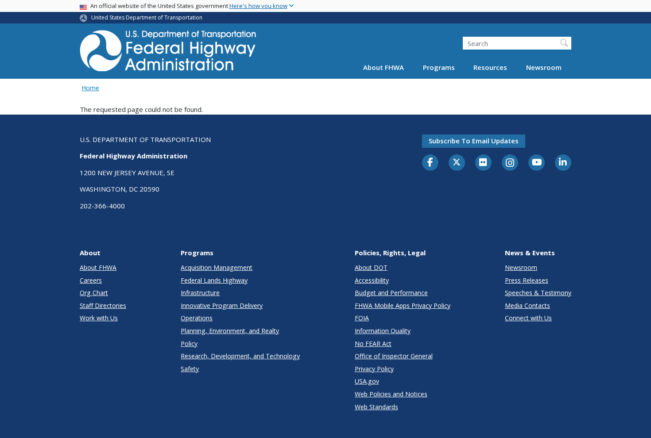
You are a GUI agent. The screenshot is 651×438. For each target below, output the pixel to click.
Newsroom (544, 67)
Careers (91, 280)
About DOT (371, 267)
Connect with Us (528, 318)
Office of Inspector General (394, 356)
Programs (439, 67)
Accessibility (372, 280)
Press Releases (526, 280)
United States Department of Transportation (146, 17)
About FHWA (383, 67)
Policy (189, 343)
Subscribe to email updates (474, 140)
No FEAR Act (373, 343)
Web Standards (376, 407)
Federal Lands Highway (214, 280)
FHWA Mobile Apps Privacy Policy (402, 305)
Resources (490, 67)
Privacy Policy (374, 369)
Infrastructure (200, 292)
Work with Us (99, 318)
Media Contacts (527, 305)
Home (90, 88)
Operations (197, 318)
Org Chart (94, 292)
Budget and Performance (391, 292)
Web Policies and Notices (391, 394)
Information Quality (383, 331)
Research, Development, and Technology (240, 356)
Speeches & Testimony (538, 292)
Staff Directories (103, 305)
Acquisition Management (216, 267)
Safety (190, 369)
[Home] (168, 53)
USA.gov (367, 381)
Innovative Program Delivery (222, 305)
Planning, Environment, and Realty (230, 331)
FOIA (362, 318)
